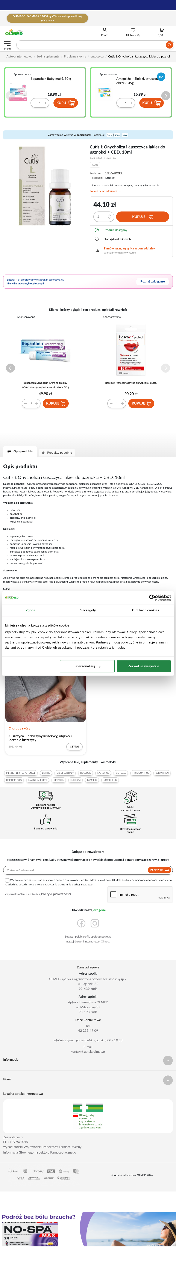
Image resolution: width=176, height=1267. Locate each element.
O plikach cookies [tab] (145, 610)
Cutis (95, 164)
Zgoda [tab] (30, 610)
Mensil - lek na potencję (20, 773)
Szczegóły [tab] (88, 610)
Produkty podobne (59, 452)
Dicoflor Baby (65, 773)
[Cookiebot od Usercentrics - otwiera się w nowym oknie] (152, 597)
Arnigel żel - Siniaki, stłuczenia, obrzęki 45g (138, 81)
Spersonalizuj (84, 666)
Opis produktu (23, 451)
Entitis (46, 773)
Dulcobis (85, 773)
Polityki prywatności (56, 894)
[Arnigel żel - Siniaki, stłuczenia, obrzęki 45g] (105, 92)
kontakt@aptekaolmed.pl (88, 1051)
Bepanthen (162, 773)
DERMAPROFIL (114, 173)
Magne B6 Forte (37, 780)
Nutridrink (110, 780)
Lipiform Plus (14, 780)
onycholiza (16, 514)
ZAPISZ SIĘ (157, 870)
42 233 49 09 (88, 1030)
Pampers (92, 780)
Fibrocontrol (140, 773)
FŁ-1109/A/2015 (15, 1142)
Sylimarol (103, 773)
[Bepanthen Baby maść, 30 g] (19, 92)
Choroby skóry (19, 728)
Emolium (75, 780)
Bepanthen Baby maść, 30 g (50, 78)
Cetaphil (59, 780)
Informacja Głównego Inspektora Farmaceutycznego (39, 1152)
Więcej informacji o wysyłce (120, 252)
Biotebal (121, 773)
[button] (166, 96)
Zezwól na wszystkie (143, 666)
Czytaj (74, 746)
